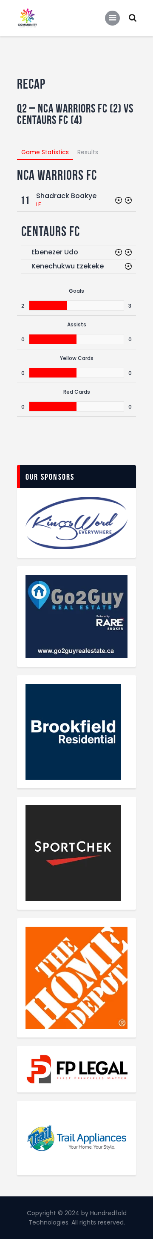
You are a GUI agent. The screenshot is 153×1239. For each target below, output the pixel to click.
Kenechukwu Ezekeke (67, 266)
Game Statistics (45, 152)
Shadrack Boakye (66, 196)
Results (87, 152)
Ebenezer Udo (54, 252)
